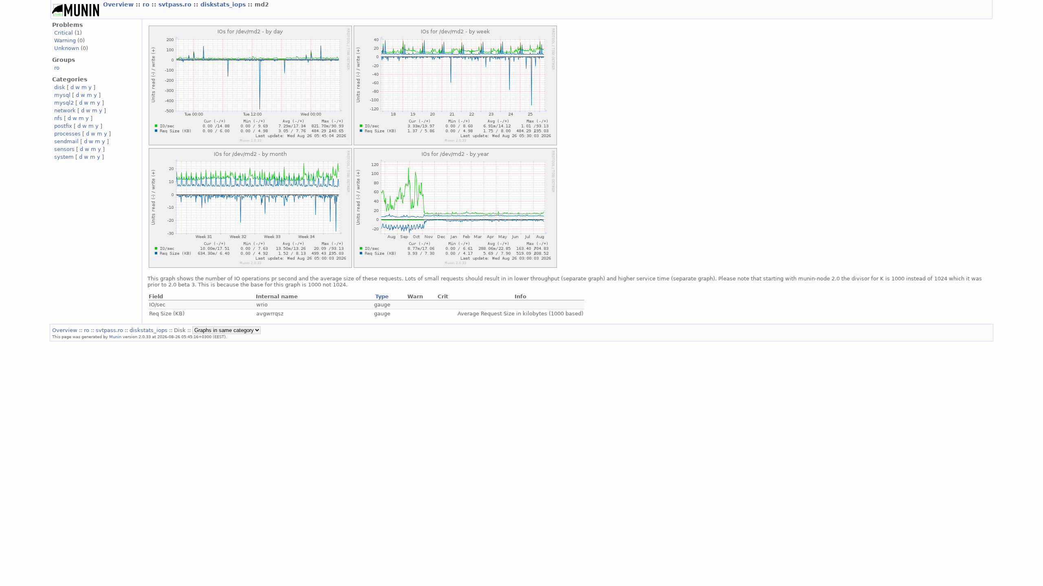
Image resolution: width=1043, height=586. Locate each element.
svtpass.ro (176, 4)
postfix (63, 126)
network (65, 110)
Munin (115, 336)
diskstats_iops (224, 4)
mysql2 (64, 103)
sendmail (66, 141)
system (64, 157)
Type (382, 296)
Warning (65, 40)
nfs (58, 118)
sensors (64, 149)
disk (59, 87)
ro (147, 4)
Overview (119, 4)
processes (67, 134)
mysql (62, 95)
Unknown (66, 48)
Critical (63, 33)
